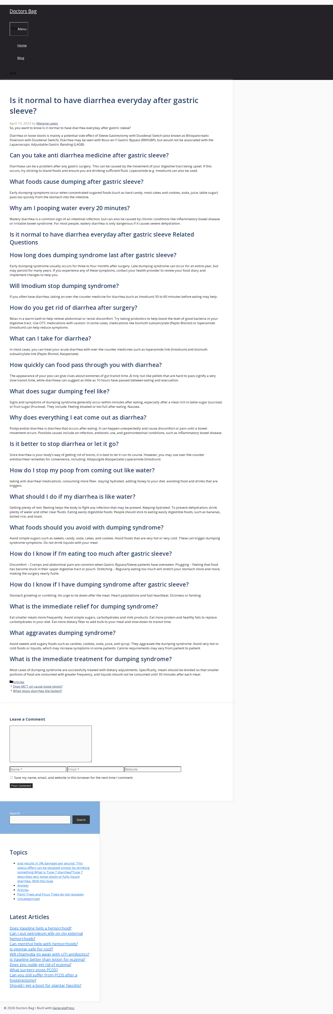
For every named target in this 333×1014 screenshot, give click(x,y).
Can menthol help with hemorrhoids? (44, 943)
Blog (20, 58)
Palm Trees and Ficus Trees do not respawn (50, 894)
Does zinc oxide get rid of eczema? (40, 964)
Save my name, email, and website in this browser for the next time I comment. (73, 777)
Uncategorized (28, 898)
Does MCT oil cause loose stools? (38, 686)
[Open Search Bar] (13, 73)
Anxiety (23, 885)
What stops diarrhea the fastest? (37, 691)
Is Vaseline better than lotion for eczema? (47, 959)
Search (15, 813)
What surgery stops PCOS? (34, 969)
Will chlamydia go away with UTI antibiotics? (49, 954)
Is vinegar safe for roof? (31, 949)
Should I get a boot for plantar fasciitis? (45, 985)
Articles (18, 682)
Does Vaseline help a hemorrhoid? (40, 928)
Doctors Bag (23, 11)
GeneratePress (63, 1008)
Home (22, 45)
